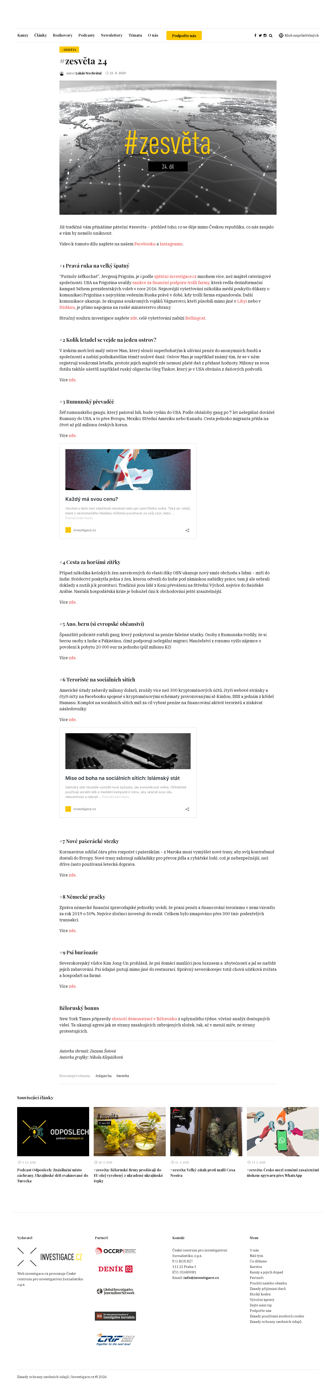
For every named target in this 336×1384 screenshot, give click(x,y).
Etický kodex (260, 1294)
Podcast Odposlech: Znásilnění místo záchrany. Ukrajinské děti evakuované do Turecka (52, 1175)
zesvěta (123, 1076)
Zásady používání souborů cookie (277, 1316)
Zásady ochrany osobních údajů (275, 1321)
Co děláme (258, 1261)
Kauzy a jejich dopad (266, 1272)
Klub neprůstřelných (302, 35)
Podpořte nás (184, 35)
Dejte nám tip (261, 1305)
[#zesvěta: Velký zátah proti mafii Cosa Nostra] (206, 1131)
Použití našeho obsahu (268, 1283)
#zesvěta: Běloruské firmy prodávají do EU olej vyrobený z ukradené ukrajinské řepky (128, 1175)
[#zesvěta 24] (168, 147)
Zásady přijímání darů (268, 1288)
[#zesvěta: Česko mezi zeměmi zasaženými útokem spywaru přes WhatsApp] (283, 1131)
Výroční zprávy (262, 1299)
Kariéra (256, 1267)
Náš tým (256, 1256)
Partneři (257, 1277)
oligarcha (104, 1076)
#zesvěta (69, 50)
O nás (254, 1250)
